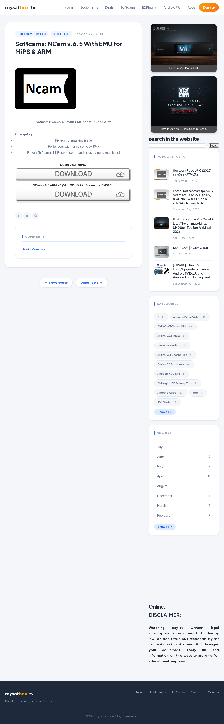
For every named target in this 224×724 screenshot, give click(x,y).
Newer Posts (58, 282)
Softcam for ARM (32, 34)
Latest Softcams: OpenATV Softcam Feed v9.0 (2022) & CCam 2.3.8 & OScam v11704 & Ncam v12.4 (193, 197)
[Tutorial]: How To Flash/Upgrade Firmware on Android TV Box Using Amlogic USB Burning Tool (193, 271)
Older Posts (89, 282)
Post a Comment (34, 249)
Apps (191, 7)
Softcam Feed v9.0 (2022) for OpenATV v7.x (192, 173)
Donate (209, 7)
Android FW (172, 7)
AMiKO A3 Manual (171, 336)
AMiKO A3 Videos (171, 345)
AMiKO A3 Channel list (175, 326)
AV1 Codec (167, 402)
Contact (197, 692)
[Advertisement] (186, 570)
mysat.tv (20, 7)
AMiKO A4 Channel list (174, 355)
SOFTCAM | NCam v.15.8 (190, 248)
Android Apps (170, 392)
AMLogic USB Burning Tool (177, 383)
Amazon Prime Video (189, 317)
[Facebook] (18, 215)
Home (69, 7)
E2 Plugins (149, 7)
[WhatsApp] (35, 215)
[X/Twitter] (26, 215)
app (197, 392)
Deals (109, 7)
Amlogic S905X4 (171, 373)
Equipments (89, 7)
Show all (163, 412)
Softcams (127, 7)
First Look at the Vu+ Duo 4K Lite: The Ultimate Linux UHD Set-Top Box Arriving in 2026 (193, 225)
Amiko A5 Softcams (174, 364)
